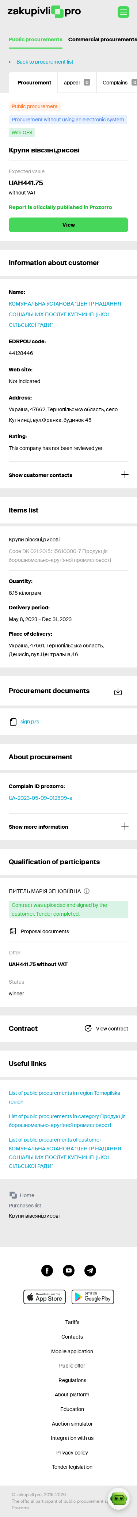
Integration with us (72, 1438)
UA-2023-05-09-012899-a (40, 798)
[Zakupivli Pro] (44, 11)
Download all (119, 690)
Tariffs (72, 1322)
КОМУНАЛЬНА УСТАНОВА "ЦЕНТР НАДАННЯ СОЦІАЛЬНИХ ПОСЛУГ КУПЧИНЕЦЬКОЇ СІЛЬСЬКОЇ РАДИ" (65, 314)
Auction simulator (72, 1423)
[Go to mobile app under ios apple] (44, 1297)
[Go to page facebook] (47, 1270)
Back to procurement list (44, 61)
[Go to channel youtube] (69, 1270)
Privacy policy (72, 1452)
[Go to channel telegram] (90, 1270)
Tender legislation (72, 1467)
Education (72, 1409)
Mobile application (72, 1351)
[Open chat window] (119, 1499)
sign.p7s (29, 721)
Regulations (72, 1380)
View (68, 225)
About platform (72, 1394)
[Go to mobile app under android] (93, 1297)
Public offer (72, 1365)
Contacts (72, 1336)
